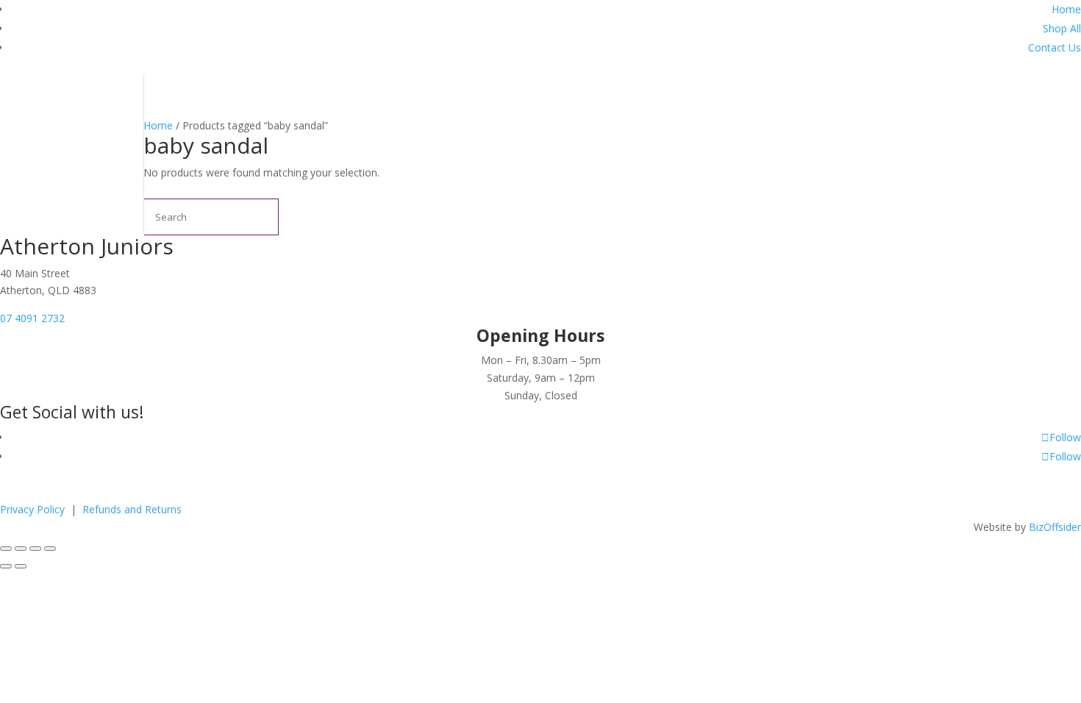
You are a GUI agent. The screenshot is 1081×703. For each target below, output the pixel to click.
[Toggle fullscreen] (20, 548)
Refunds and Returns (132, 509)
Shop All (1062, 28)
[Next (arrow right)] (20, 566)
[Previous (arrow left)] (6, 566)
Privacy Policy (34, 509)
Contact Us (1054, 47)
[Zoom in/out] (6, 548)
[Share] (35, 548)
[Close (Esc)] (50, 548)
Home (1066, 9)
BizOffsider (1055, 527)
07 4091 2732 (32, 318)
